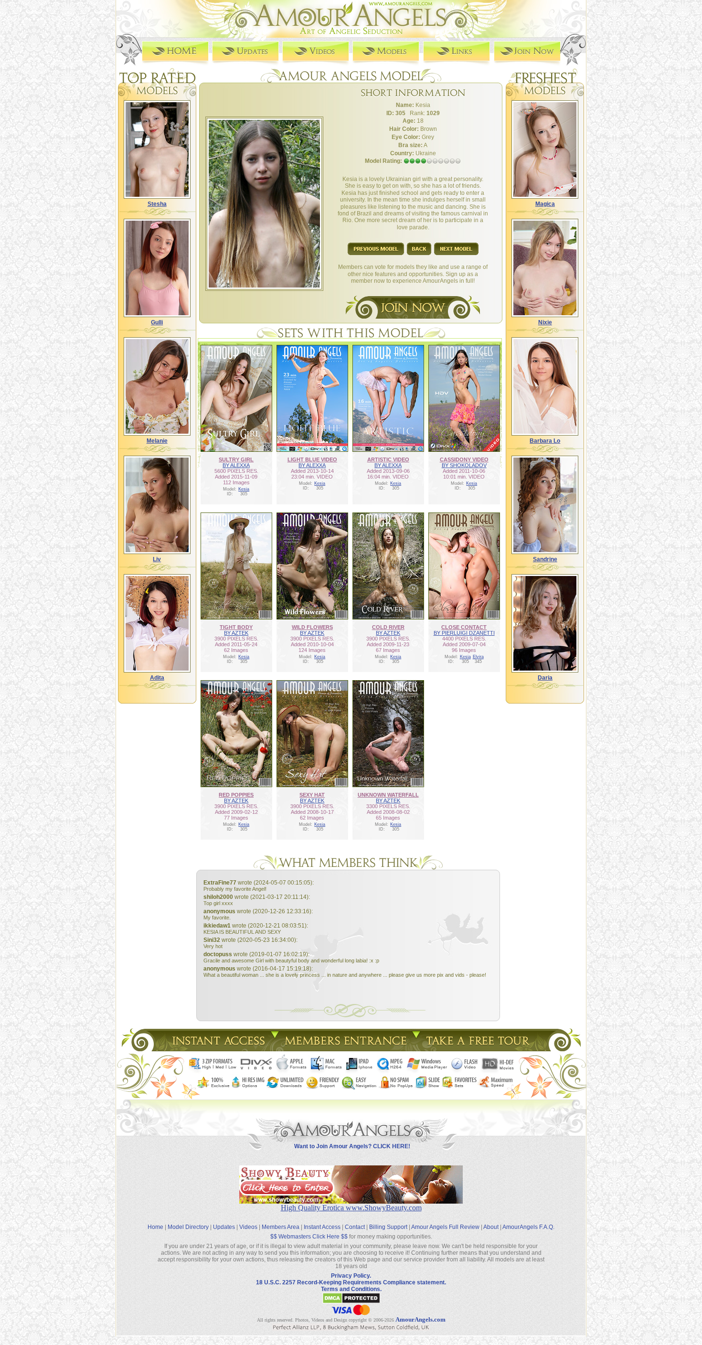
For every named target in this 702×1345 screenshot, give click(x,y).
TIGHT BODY (236, 627)
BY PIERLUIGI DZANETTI (464, 633)
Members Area (280, 1227)
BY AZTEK (236, 633)
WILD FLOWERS (312, 627)
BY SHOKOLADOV (464, 465)
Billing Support (388, 1227)
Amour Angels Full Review (445, 1227)
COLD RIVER (388, 627)
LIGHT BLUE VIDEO (312, 459)
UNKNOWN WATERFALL (388, 795)
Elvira (478, 656)
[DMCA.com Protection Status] (351, 1302)
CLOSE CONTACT (464, 627)
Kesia (243, 489)
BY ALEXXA (236, 465)
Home (155, 1227)
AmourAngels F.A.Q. (528, 1227)
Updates (224, 1227)
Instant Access (322, 1227)
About (491, 1227)
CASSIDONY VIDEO (464, 459)
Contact (355, 1227)
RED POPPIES (236, 795)
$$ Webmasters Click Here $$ (309, 1236)
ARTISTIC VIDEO (388, 459)
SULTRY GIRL (236, 459)
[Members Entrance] (345, 1049)
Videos (248, 1227)
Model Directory (188, 1227)
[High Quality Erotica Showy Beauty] (351, 1201)
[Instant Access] (217, 1049)
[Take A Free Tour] (480, 1049)
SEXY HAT (312, 795)
